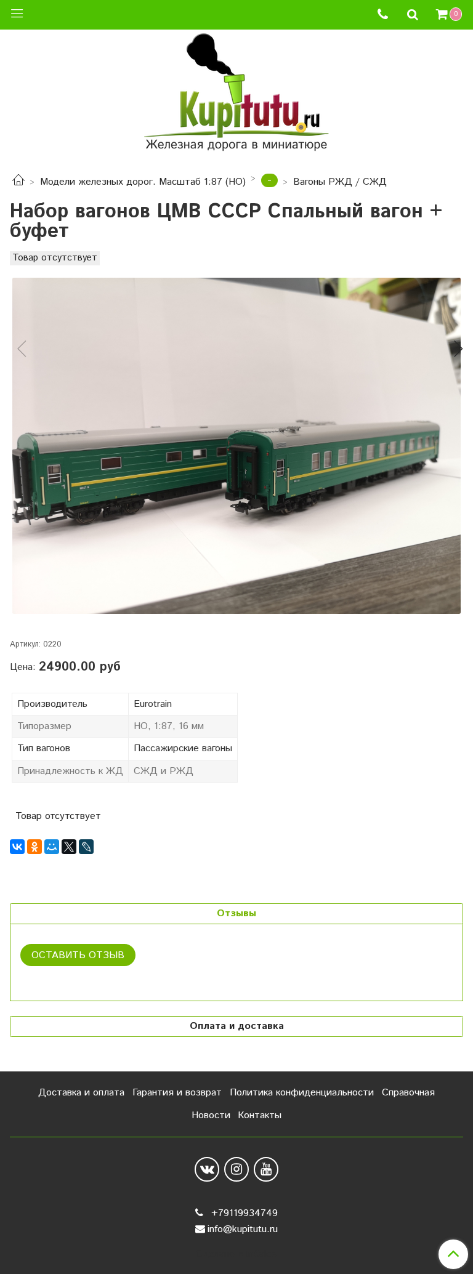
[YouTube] (266, 1169)
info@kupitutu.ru (243, 1229)
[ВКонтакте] (17, 846)
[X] (69, 846)
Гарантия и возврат (177, 1093)
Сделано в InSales (236, 1254)
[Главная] (18, 182)
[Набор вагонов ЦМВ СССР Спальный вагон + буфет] (236, 446)
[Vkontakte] (207, 1169)
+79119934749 (243, 1213)
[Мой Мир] (51, 846)
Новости (211, 1115)
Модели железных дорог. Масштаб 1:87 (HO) (143, 182)
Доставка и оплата (81, 1093)
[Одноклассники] (34, 846)
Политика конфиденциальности (302, 1093)
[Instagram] (236, 1169)
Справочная (408, 1093)
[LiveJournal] (86, 846)
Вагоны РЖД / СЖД (340, 182)
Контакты (259, 1115)
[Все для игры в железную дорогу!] (236, 96)
